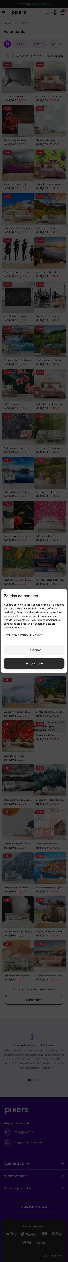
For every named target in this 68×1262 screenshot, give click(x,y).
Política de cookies (31, 634)
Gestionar (34, 650)
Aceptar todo (34, 663)
